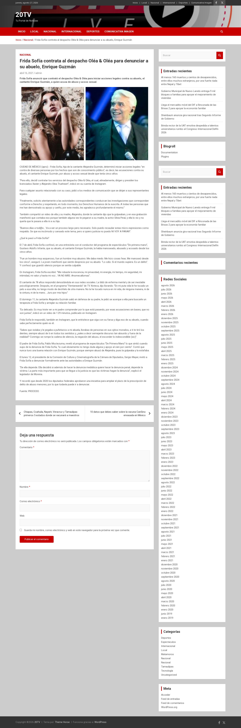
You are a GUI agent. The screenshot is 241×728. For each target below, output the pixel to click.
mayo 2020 (167, 593)
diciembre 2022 (169, 466)
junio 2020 (166, 589)
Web (22, 515)
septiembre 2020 (170, 576)
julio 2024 (166, 388)
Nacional (155, 2)
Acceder (165, 694)
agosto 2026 (168, 285)
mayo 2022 (167, 494)
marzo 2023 (167, 453)
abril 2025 (166, 351)
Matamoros (167, 654)
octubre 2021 (168, 523)
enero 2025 (167, 363)
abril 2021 (166, 548)
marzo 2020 (167, 601)
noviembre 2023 (169, 420)
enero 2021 (167, 560)
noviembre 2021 (169, 519)
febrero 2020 (168, 605)
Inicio (135, 2)
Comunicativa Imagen (201, 2)
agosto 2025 (168, 334)
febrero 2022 (168, 507)
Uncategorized (169, 674)
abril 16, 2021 (26, 73)
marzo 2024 (167, 404)
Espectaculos (168, 642)
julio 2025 (166, 338)
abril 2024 (166, 400)
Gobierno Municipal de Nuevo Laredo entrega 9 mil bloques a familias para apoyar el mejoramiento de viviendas (188, 94)
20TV (23, 15)
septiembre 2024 (170, 379)
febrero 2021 (168, 556)
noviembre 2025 (169, 322)
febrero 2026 (168, 310)
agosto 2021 (168, 531)
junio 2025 (166, 342)
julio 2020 (166, 585)
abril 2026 (166, 301)
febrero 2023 (168, 457)
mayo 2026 (167, 297)
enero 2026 (167, 314)
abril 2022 (166, 498)
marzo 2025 (167, 355)
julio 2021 (166, 535)
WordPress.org (169, 707)
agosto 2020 (168, 580)
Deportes (183, 2)
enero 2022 (167, 511)
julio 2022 (166, 486)
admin (38, 73)
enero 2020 (167, 609)
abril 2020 (166, 597)
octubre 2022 (168, 474)
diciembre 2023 (169, 416)
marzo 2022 (167, 502)
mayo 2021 (167, 544)
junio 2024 (166, 392)
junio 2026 (166, 293)
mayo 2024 (167, 396)
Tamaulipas (167, 666)
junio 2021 (166, 539)
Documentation (169, 152)
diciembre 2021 (169, 515)
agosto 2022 (168, 482)
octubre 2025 (168, 326)
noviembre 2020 (169, 568)
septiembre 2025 (170, 330)
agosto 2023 (168, 433)
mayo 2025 (167, 347)
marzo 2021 (167, 552)
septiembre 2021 (170, 527)
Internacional (169, 2)
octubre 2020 (168, 572)
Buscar (219, 55)
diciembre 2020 (169, 564)
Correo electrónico (31, 501)
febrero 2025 (168, 359)
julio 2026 (166, 289)
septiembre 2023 (170, 429)
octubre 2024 (168, 375)
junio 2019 (166, 613)
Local (144, 2)
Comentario (27, 447)
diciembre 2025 (169, 318)
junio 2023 (166, 441)
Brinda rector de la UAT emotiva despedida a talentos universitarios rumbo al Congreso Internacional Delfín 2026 (189, 129)
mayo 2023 (167, 445)
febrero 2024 (168, 408)
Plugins (165, 156)
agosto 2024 (168, 383)
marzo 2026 (167, 305)
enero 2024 (167, 412)
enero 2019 (167, 617)
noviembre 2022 (169, 470)
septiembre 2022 (170, 478)
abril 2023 (166, 449)
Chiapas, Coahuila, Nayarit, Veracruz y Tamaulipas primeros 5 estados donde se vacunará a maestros (51, 413)
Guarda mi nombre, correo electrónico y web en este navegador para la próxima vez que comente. (77, 530)
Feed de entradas (170, 698)
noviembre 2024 (169, 371)
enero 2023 (167, 461)
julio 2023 (166, 437)
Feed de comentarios (172, 703)
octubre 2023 (168, 425)
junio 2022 (166, 490)
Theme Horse (62, 722)
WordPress (100, 722)
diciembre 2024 (169, 367)
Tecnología (167, 670)
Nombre (25, 486)
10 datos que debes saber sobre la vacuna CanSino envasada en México (118, 413)
